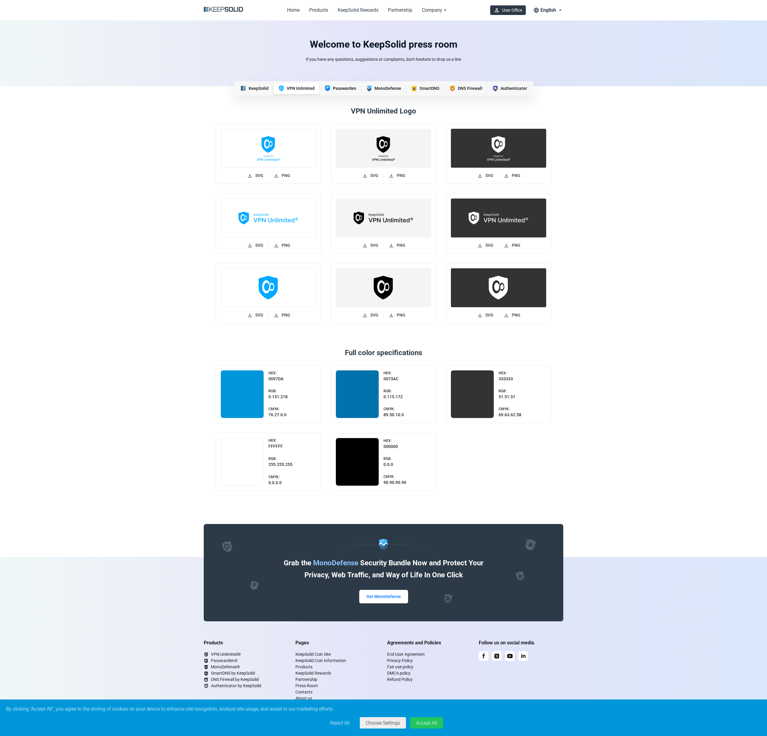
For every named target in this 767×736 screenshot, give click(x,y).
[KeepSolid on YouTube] (510, 656)
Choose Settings (383, 723)
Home (293, 10)
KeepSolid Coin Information (320, 660)
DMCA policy (398, 673)
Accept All (426, 723)
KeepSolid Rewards (358, 10)
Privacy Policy (400, 660)
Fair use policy (400, 666)
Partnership (400, 10)
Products (318, 10)
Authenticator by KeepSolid (236, 685)
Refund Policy (400, 679)
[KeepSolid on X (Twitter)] (497, 656)
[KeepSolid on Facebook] (483, 656)
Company (432, 10)
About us (303, 698)
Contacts (303, 692)
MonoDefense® (225, 666)
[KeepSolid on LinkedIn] (523, 656)
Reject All (340, 723)
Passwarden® (224, 660)
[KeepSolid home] (223, 10)
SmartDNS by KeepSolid (233, 673)
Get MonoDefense (383, 596)
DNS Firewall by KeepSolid (235, 679)
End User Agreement (406, 654)
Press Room (306, 685)
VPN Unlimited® (226, 654)
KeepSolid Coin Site (313, 654)
